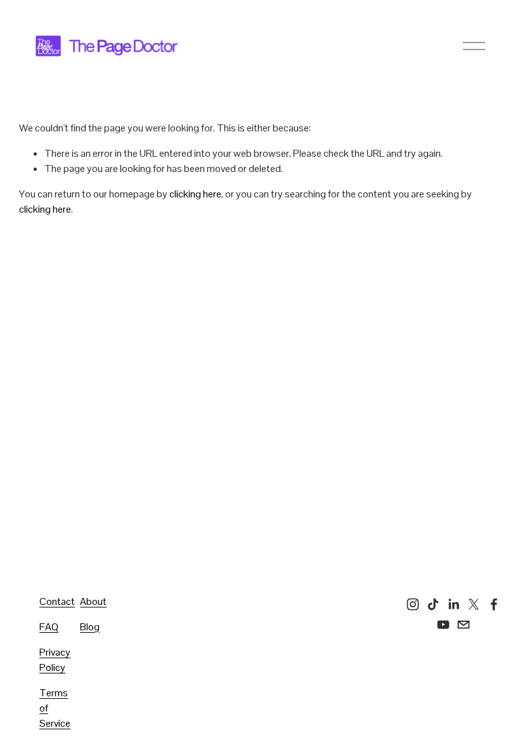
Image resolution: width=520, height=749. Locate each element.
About (93, 601)
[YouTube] (443, 624)
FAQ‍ (48, 626)
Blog (90, 626)
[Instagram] (412, 604)
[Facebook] (494, 604)
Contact (57, 601)
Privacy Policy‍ (54, 660)
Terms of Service (54, 708)
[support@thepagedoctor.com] (463, 624)
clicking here (195, 194)
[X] (473, 604)
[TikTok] (433, 604)
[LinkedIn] (453, 604)
